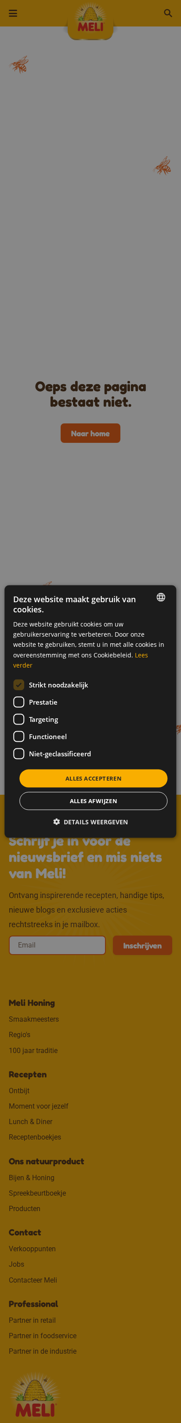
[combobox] (161, 597)
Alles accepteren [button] (93, 778)
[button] (90, 822)
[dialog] (90, 711)
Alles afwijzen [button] (94, 801)
